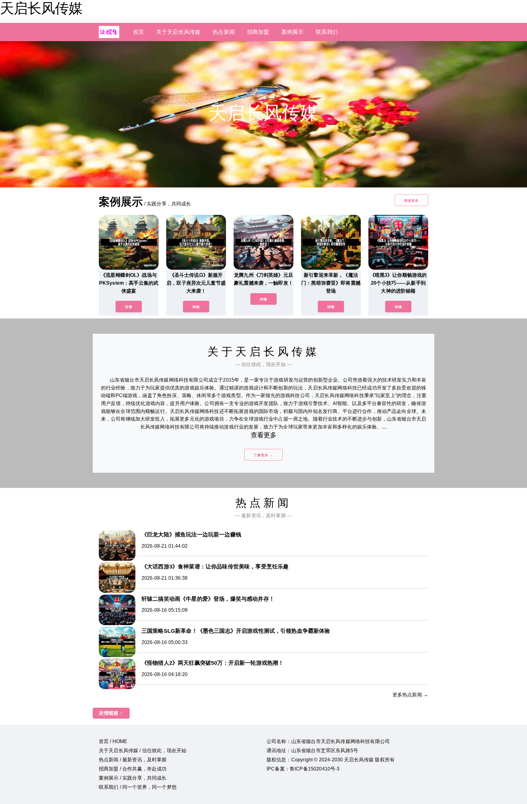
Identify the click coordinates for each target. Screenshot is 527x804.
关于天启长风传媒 (178, 32)
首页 (138, 32)
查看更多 (264, 435)
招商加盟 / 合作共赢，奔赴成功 (133, 768)
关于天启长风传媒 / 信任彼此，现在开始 (142, 750)
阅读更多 (411, 200)
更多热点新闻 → (410, 694)
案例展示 (292, 32)
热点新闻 (224, 32)
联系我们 (327, 32)
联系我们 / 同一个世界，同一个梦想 (138, 787)
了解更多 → (263, 455)
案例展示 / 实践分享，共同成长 (133, 778)
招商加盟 (258, 32)
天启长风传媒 (41, 8)
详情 (128, 307)
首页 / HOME (113, 741)
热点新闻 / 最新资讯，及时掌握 (133, 759)
